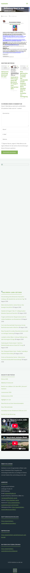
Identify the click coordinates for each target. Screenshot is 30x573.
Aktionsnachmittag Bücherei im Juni (4, 74)
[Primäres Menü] (27, 3)
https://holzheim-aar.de (12, 500)
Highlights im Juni (6, 399)
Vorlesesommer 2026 (7, 396)
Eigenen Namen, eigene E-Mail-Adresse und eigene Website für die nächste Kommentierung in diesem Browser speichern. (14, 146)
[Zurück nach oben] (15, 570)
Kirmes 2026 (4, 379)
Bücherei (5, 16)
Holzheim (4, 4)
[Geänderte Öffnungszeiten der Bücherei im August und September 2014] (15, 70)
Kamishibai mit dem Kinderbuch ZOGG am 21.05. (14, 410)
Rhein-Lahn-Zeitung (14, 292)
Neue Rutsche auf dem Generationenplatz (12, 403)
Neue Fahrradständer (7, 407)
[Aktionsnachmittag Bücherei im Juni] (5, 67)
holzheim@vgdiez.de (10, 493)
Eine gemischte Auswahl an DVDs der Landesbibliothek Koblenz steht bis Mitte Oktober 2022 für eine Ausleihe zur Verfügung (24, 84)
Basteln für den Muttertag (8, 414)
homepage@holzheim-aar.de (9, 498)
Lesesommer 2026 (6, 392)
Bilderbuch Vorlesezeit (7, 383)
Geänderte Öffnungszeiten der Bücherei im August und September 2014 (14, 83)
